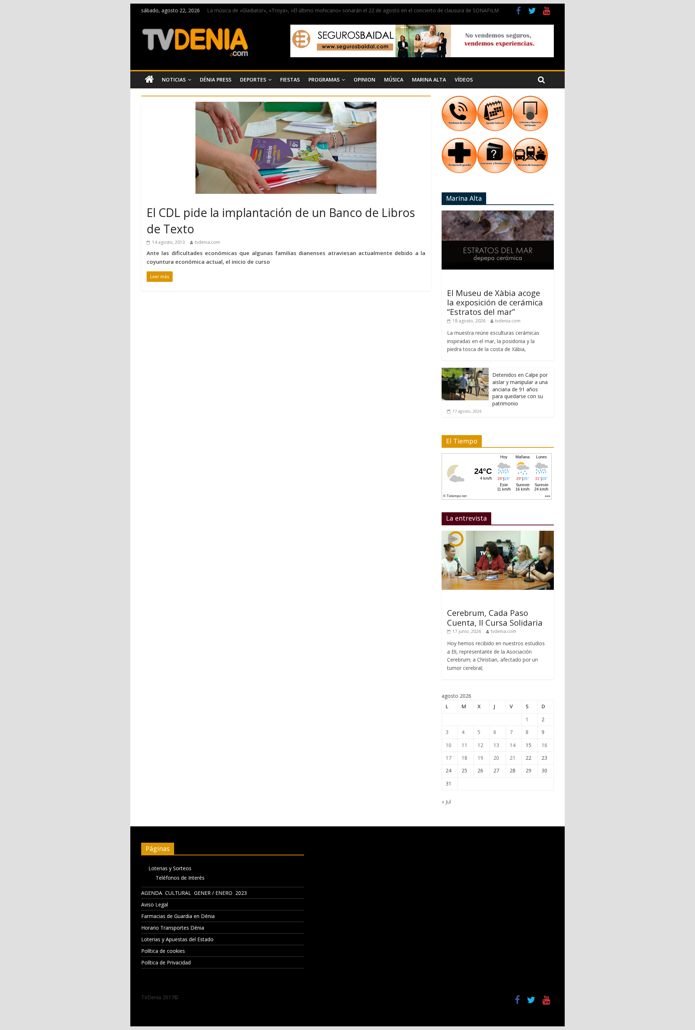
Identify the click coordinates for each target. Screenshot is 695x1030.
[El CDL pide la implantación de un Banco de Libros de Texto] (285, 106)
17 (448, 757)
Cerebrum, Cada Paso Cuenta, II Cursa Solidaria (495, 617)
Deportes (253, 79)
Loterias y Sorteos (169, 868)
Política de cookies (163, 950)
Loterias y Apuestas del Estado (177, 939)
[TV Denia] (149, 79)
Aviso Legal (154, 904)
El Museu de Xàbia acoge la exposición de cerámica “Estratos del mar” (495, 302)
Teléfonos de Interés (180, 877)
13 (496, 745)
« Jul (446, 801)
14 (512, 745)
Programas (324, 79)
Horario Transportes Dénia (172, 927)
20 (496, 757)
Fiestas (290, 79)
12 (480, 745)
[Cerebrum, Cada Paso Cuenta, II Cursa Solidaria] (498, 534)
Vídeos (464, 79)
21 (512, 757)
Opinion (364, 79)
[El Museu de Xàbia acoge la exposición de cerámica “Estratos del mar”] (498, 214)
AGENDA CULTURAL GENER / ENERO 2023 (194, 892)
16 (544, 745)
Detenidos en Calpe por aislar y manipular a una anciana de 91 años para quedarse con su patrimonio (520, 388)
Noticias (174, 79)
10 (448, 745)
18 (464, 757)
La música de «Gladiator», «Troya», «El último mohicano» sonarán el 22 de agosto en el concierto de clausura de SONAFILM (353, 10)
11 (464, 745)
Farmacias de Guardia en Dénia (178, 916)
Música (393, 79)
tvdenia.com (207, 242)
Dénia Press (215, 79)
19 (480, 757)
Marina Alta (429, 79)
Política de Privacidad (166, 962)
